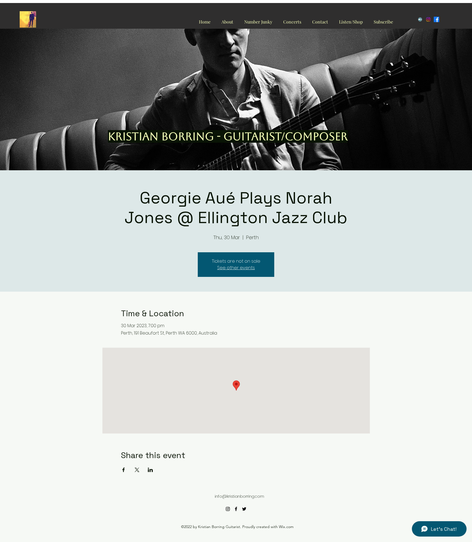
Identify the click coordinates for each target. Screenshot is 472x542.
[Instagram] (428, 19)
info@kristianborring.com (239, 496)
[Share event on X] (137, 470)
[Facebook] (436, 19)
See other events (236, 268)
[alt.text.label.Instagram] (228, 509)
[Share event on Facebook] (123, 470)
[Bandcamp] (420, 19)
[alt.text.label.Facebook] (236, 509)
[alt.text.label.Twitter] (244, 509)
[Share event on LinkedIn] (150, 470)
